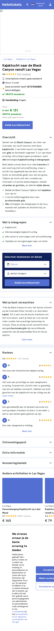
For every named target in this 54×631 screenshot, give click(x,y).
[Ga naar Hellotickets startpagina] (12, 4)
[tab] (27, 137)
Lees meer (27, 339)
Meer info (27, 245)
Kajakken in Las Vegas (25, 59)
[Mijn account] (50, 4)
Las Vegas (8, 59)
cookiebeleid (18, 611)
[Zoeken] (27, 4)
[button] (27, 137)
